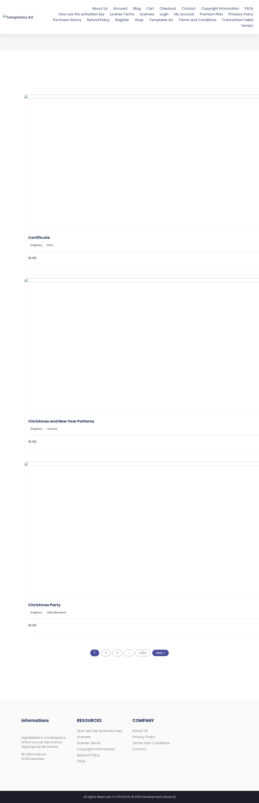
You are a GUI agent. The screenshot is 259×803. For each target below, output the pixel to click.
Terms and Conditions (197, 19)
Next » (160, 653)
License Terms (122, 14)
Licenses (147, 14)
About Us (100, 8)
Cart (150, 8)
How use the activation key (81, 14)
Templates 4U (161, 19)
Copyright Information (220, 8)
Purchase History (67, 19)
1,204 (142, 653)
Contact (189, 8)
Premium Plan (211, 14)
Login (164, 14)
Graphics (36, 245)
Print (50, 245)
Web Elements (56, 612)
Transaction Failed (237, 19)
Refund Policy (98, 19)
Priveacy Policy (240, 14)
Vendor (247, 25)
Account (120, 8)
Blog (137, 8)
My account (184, 14)
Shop (139, 19)
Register (122, 19)
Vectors (52, 429)
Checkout (168, 8)
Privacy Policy (143, 737)
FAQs (249, 8)
